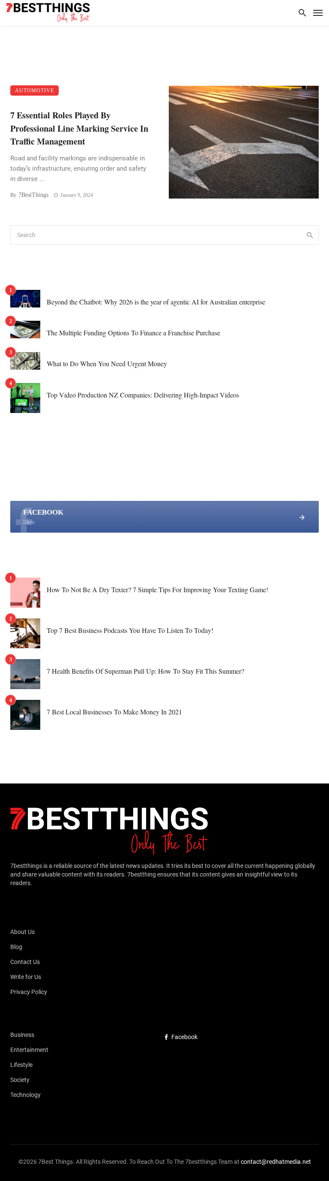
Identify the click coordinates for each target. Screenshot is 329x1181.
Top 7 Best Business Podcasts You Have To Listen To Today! (130, 630)
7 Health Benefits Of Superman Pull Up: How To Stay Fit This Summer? (145, 670)
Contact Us (25, 961)
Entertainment (29, 1049)
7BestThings (33, 195)
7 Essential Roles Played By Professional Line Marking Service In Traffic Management (79, 127)
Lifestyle (21, 1064)
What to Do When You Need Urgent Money (107, 363)
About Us (22, 931)
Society (20, 1079)
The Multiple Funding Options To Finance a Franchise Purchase (133, 332)
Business (22, 1034)
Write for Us (25, 976)
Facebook (184, 1036)
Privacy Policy (28, 991)
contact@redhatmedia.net (276, 1161)
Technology (25, 1094)
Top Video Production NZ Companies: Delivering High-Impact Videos (143, 394)
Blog (16, 946)
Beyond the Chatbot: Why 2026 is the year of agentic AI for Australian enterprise (156, 301)
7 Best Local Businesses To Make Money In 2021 (114, 711)
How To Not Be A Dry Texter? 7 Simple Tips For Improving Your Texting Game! (157, 589)
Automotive (34, 90)
